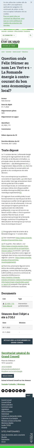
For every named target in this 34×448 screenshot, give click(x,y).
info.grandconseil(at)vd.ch (10, 369)
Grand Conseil (16, 51)
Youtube (4, 384)
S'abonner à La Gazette (9, 418)
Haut (28, 395)
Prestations (27, 31)
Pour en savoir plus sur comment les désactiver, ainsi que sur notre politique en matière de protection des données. (13, 20)
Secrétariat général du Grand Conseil (15, 354)
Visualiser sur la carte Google (11, 371)
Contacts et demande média (11, 416)
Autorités (4, 31)
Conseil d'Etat (6, 402)
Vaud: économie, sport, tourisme (13, 435)
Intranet (4, 427)
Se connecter (8, 35)
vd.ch (2, 51)
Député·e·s (25, 51)
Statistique (5, 414)
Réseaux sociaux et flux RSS (11, 421)
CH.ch (3, 442)
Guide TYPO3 (6, 425)
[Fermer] (31, 2)
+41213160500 (6, 367)
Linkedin (12, 384)
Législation (10, 31)
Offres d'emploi (18, 31)
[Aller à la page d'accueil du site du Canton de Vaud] (17, 41)
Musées (4, 437)
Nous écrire (8, 376)
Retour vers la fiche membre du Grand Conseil (17, 341)
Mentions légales (7, 423)
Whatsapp (21, 384)
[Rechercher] (30, 35)
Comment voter (7, 407)
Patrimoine (5, 439)
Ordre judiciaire (7, 404)
